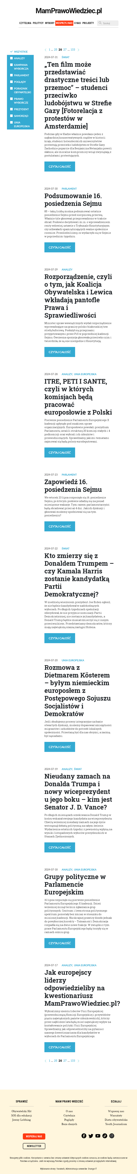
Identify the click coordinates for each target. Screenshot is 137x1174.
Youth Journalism (116, 1124)
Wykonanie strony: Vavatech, (52, 1169)
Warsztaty (116, 1115)
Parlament (69, 188)
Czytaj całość (60, 166)
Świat (65, 57)
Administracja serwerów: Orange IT (81, 1169)
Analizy (67, 269)
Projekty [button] (88, 23)
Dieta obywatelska (116, 1120)
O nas (77, 23)
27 (65, 49)
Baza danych (69, 1124)
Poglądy (69, 1120)
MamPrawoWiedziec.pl (68, 11)
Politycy (38, 23)
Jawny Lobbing (21, 1120)
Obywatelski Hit (21, 1111)
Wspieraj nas (116, 1111)
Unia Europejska (85, 374)
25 (55, 49)
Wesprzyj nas (64, 23)
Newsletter (34, 1146)
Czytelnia (25, 23)
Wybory (49, 23)
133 (73, 49)
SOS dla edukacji (21, 1115)
